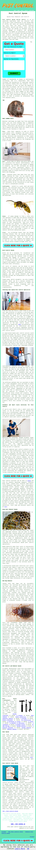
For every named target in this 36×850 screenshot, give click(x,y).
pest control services (22, 808)
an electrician (26, 720)
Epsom (29, 480)
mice (9, 140)
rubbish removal (12, 729)
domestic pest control (15, 794)
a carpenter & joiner (14, 721)
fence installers (20, 717)
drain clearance (7, 720)
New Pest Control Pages (15, 831)
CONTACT (26, 10)
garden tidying (21, 726)
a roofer (31, 721)
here (5, 506)
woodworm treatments (16, 799)
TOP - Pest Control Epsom (10, 811)
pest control (6, 124)
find (7, 734)
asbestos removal (7, 718)
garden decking (26, 727)
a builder (24, 718)
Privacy (32, 836)
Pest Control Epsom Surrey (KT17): (14, 19)
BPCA (19, 324)
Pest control (6, 480)
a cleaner (20, 715)
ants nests (5, 177)
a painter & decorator (17, 723)
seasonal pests (10, 97)
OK (28, 849)
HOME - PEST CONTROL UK (18, 824)
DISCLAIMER (31, 10)
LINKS (18, 10)
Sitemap (4, 831)
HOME (15, 10)
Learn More (20, 849)
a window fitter (20, 724)
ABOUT (22, 10)
